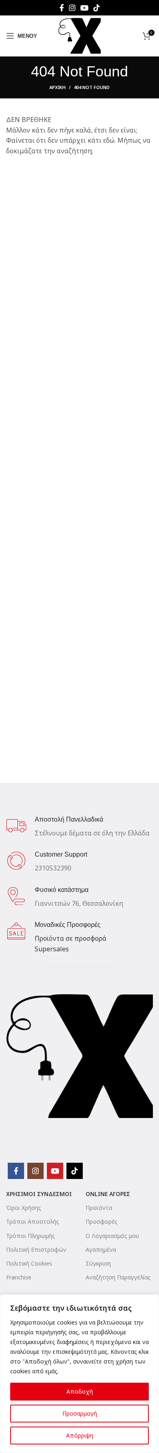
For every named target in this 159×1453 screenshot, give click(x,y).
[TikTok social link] (96, 8)
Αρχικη (57, 87)
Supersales (52, 948)
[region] (79, 1373)
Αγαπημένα (101, 1249)
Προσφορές (101, 1221)
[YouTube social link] (84, 8)
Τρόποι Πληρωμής (30, 1236)
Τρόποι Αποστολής (32, 1221)
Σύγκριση (98, 1263)
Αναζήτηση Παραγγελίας (118, 1277)
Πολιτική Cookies (29, 1263)
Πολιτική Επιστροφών (36, 1249)
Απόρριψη (79, 1435)
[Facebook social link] (61, 8)
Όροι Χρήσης (23, 1208)
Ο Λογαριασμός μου (112, 1236)
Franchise (18, 1277)
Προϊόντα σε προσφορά (70, 938)
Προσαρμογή (79, 1413)
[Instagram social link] (72, 8)
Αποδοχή (79, 1391)
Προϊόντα (99, 1208)
